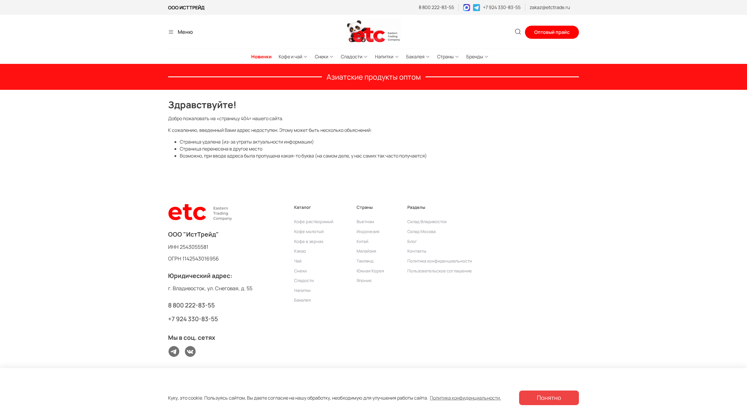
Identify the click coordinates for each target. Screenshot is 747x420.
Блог (412, 241)
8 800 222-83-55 (436, 7)
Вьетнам (365, 221)
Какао (300, 251)
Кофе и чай (290, 56)
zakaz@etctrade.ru (550, 7)
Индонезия (368, 231)
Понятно (549, 398)
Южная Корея (370, 271)
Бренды (474, 56)
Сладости (351, 56)
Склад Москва (421, 231)
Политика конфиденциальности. (465, 398)
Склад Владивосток (427, 221)
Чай (297, 261)
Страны (445, 56)
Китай (362, 241)
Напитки (384, 56)
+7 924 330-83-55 (502, 7)
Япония (364, 280)
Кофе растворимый (313, 221)
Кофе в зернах (309, 241)
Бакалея (415, 56)
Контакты (416, 251)
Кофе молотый (309, 231)
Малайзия (366, 251)
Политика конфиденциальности (439, 261)
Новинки (261, 56)
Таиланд (365, 261)
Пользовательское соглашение (439, 271)
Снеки (321, 56)
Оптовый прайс (552, 32)
